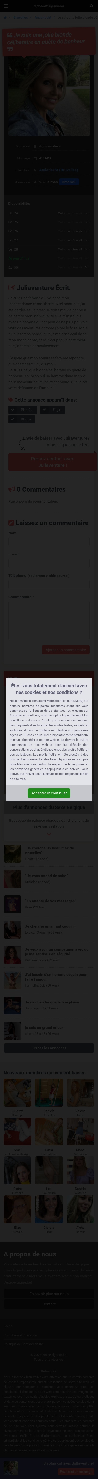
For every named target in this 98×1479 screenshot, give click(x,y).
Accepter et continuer (49, 793)
